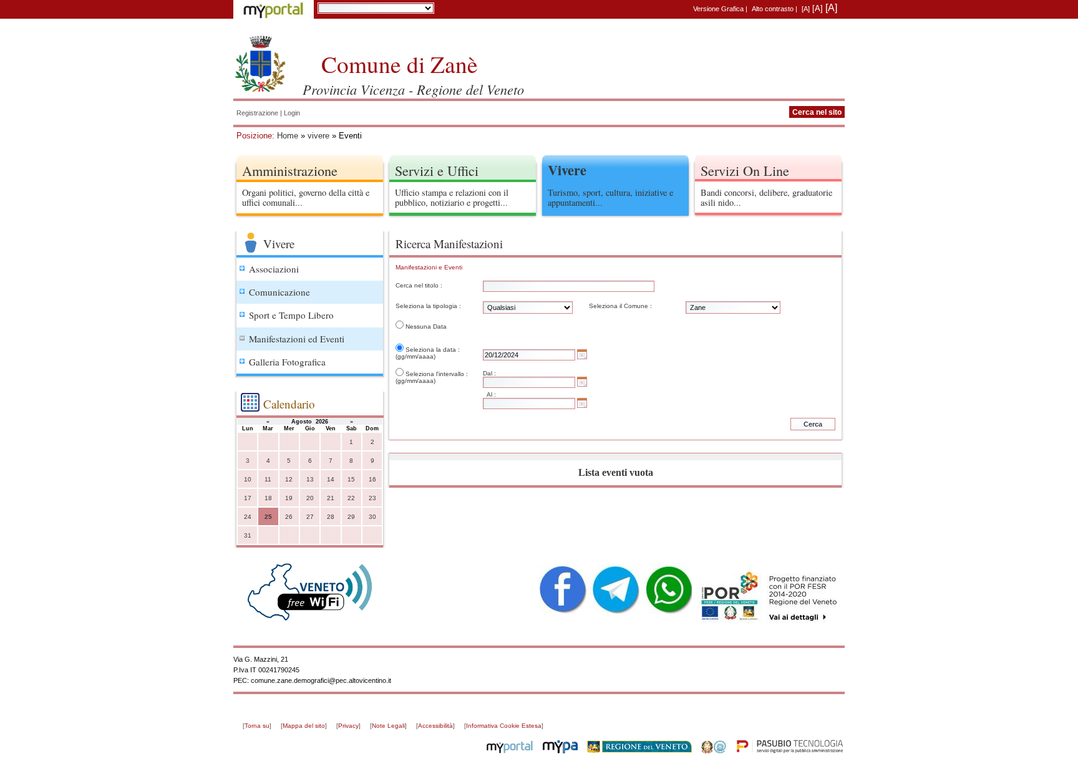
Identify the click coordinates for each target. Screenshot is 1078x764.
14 (330, 479)
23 (372, 498)
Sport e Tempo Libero (291, 315)
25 (268, 516)
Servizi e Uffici (436, 170)
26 (289, 516)
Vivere (567, 170)
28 (330, 516)
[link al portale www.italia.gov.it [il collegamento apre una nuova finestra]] (713, 751)
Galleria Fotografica (287, 361)
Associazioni (274, 269)
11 (268, 479)
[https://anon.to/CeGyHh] (768, 596)
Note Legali (388, 725)
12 (289, 479)
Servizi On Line (745, 170)
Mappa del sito (304, 725)
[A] (806, 8)
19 (289, 498)
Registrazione (257, 113)
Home (287, 135)
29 (351, 516)
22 (351, 498)
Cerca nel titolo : (419, 285)
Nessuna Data (426, 326)
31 (247, 535)
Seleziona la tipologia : (428, 305)
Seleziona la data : (432, 349)
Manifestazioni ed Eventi (296, 338)
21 (330, 498)
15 (351, 479)
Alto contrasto (773, 8)
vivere (318, 135)
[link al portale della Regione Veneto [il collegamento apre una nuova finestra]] (639, 751)
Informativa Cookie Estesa (503, 725)
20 (310, 498)
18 (268, 498)
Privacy (348, 725)
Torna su (257, 725)
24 (247, 516)
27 (310, 516)
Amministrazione (289, 170)
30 (372, 516)
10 (247, 479)
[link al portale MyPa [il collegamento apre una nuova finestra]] (560, 751)
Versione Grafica (718, 8)
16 (372, 479)
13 (310, 479)
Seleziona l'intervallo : (436, 373)
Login (292, 113)
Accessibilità (435, 725)
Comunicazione (279, 292)
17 (247, 498)
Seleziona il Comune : (620, 305)
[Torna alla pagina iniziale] (260, 62)
